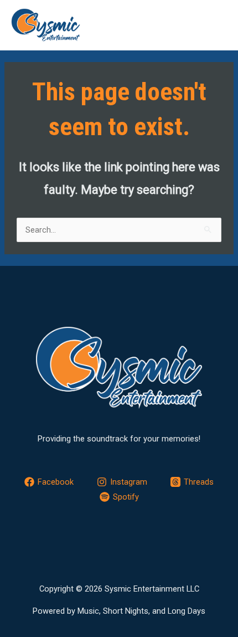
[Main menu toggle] (215, 25)
